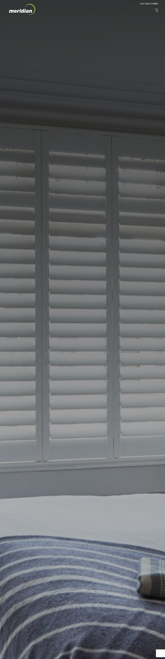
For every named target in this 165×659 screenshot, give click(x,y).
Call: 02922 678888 (149, 4)
